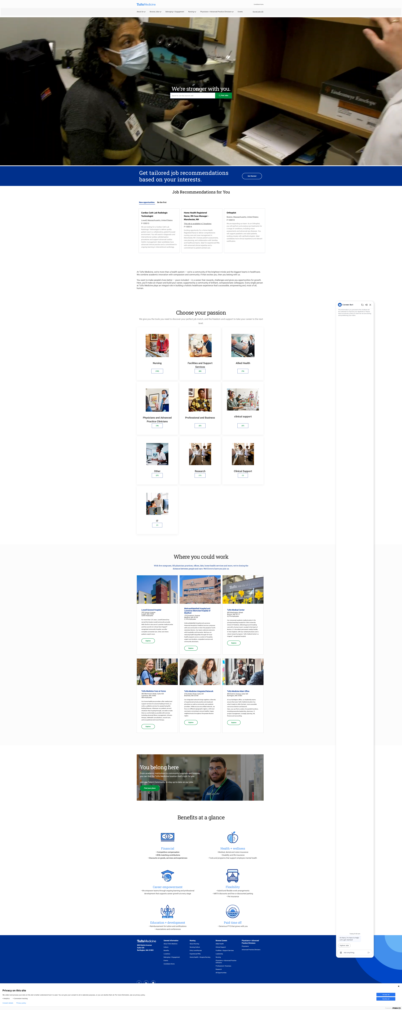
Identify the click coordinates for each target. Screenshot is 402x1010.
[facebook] (139, 982)
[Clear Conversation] (362, 304)
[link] (148, 640)
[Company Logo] (146, 4)
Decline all (385, 999)
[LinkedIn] (146, 982)
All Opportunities (221, 972)
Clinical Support (221, 947)
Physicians (245, 946)
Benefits (166, 950)
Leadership (219, 954)
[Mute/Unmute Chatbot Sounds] (366, 304)
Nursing (218, 957)
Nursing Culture (195, 947)
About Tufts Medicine (170, 944)
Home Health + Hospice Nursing (200, 957)
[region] (355, 628)
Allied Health (220, 944)
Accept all (386, 994)
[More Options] (341, 952)
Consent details (8, 1003)
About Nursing (194, 944)
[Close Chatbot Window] (370, 304)
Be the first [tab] (161, 202)
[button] (223, 95)
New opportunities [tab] (147, 202)
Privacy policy (21, 1003)
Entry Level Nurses (196, 950)
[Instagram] (153, 982)
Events (240, 12)
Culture (166, 947)
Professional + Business (223, 966)
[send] (369, 952)
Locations (167, 954)
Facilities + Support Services (225, 950)
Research (219, 969)
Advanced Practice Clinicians (251, 949)
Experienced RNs (195, 954)
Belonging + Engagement (175, 12)
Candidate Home (258, 4)
